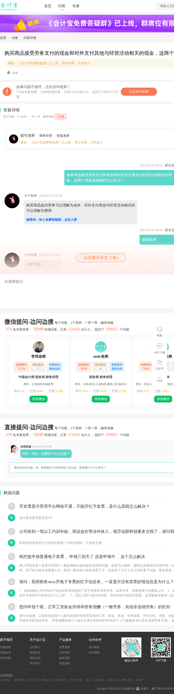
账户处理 (33, 680)
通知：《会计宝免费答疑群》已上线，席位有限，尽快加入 (61, 142)
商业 (88, 680)
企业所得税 (59, 680)
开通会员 (5, 652)
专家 (76, 6)
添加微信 (38, 399)
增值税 (45, 680)
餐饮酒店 (127, 680)
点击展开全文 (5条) (101, 257)
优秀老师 (64, 647)
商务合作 (35, 658)
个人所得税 (76, 680)
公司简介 (35, 647)
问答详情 (30, 38)
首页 (47, 6)
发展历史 (35, 652)
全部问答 (64, 652)
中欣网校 (94, 652)
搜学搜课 (19, 680)
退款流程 (64, 663)
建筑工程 (113, 680)
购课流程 (64, 658)
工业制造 (99, 680)
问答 (61, 6)
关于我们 (35, 663)
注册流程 (5, 647)
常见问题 (5, 658)
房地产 (139, 680)
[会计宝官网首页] (9, 10)
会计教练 (94, 647)
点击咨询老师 (138, 91)
